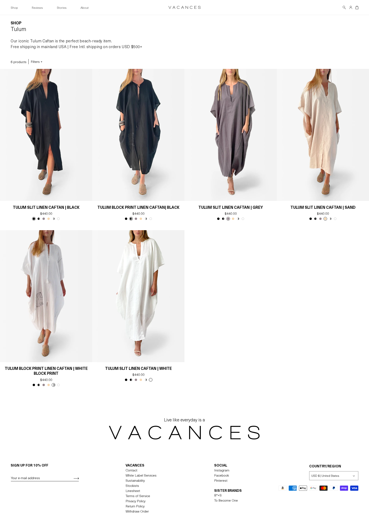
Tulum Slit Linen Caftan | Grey (230, 207)
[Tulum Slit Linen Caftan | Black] (34, 219)
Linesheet (133, 490)
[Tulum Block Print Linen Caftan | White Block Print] (53, 219)
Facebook (221, 475)
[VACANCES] (184, 432)
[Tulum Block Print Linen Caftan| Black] (39, 219)
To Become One (226, 500)
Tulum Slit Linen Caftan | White (138, 368)
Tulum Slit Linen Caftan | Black (46, 207)
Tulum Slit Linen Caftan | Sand (323, 207)
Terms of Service (138, 495)
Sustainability (135, 480)
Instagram (221, 470)
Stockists (132, 485)
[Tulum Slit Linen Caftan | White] (58, 219)
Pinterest (220, 480)
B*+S (218, 495)
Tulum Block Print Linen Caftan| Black (138, 207)
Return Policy (135, 505)
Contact (131, 470)
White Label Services (141, 475)
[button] (344, 7)
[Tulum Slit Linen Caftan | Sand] (48, 219)
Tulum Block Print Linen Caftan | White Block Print (46, 371)
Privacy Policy (135, 500)
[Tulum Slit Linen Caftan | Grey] (43, 219)
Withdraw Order (137, 511)
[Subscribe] (74, 478)
